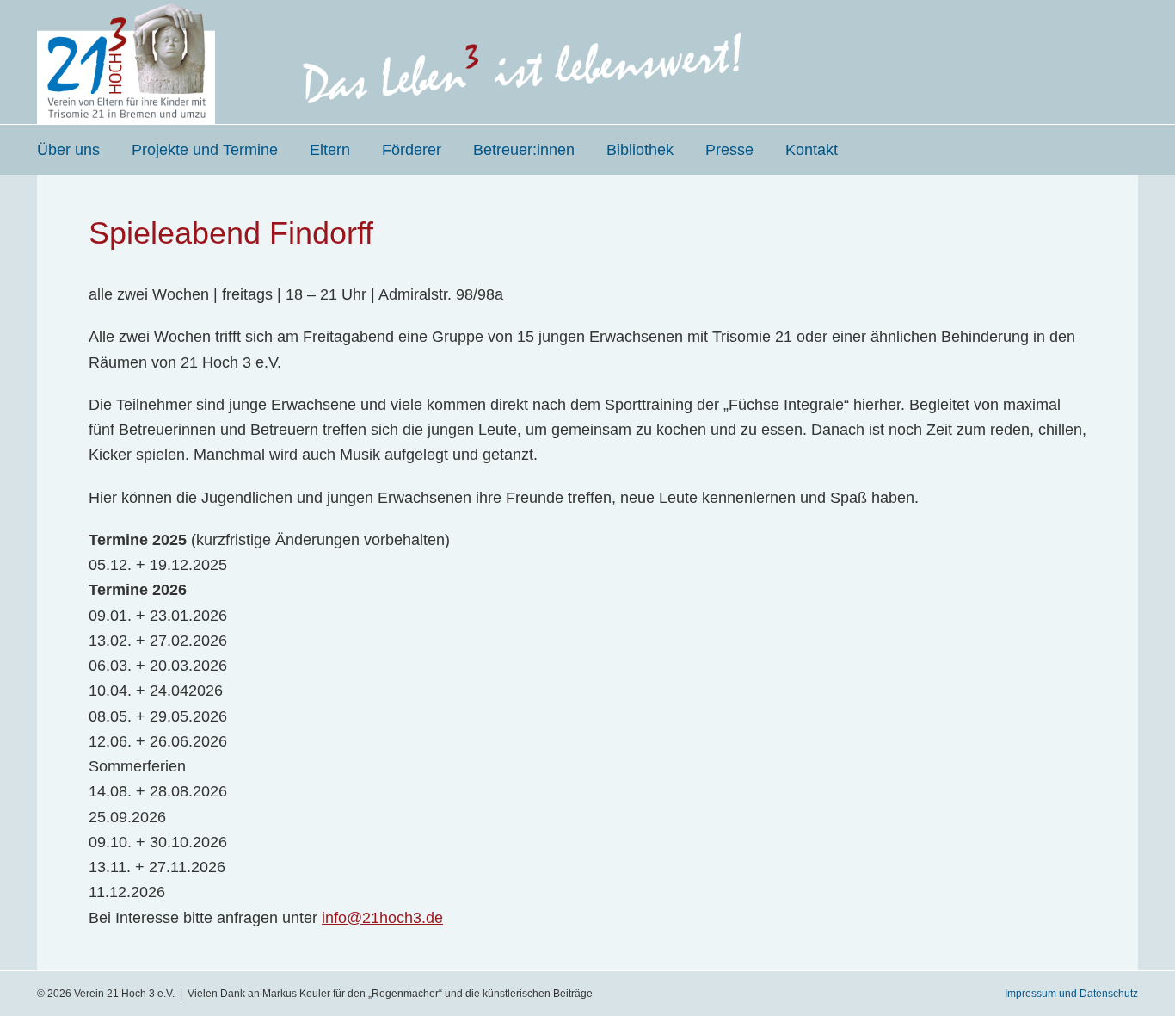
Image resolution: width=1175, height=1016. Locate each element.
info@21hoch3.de (382, 917)
